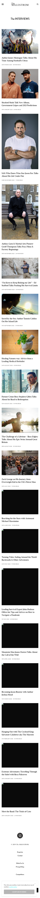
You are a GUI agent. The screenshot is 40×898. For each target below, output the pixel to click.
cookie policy (13, 887)
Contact (20, 855)
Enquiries (20, 852)
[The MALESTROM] (20, 4)
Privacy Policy (20, 867)
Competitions (20, 874)
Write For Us (20, 863)
